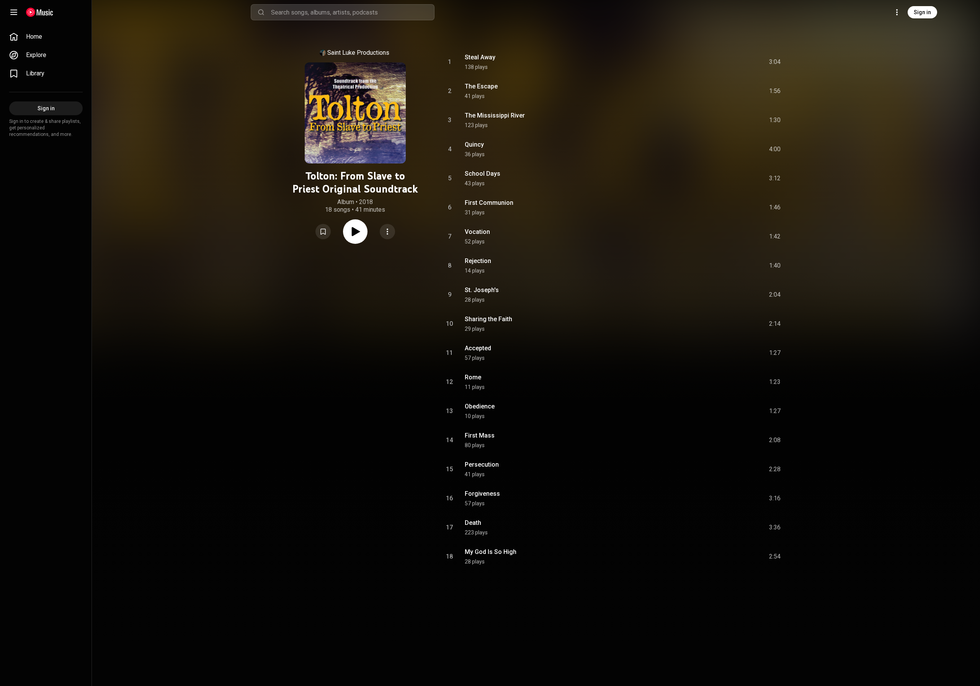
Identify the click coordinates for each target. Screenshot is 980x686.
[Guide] (13, 12)
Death (473, 522)
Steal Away (480, 57)
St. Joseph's (482, 290)
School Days (482, 173)
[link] (46, 37)
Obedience (480, 406)
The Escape (481, 86)
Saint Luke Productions (358, 52)
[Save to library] (323, 231)
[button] (323, 231)
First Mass (480, 435)
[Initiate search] (261, 12)
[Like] (717, 62)
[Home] (39, 12)
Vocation (477, 231)
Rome (473, 377)
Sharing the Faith (488, 319)
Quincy (474, 144)
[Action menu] (387, 231)
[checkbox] (775, 62)
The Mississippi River (495, 115)
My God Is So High (490, 551)
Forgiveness (482, 493)
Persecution (482, 464)
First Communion (489, 202)
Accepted (478, 348)
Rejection (478, 261)
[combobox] (352, 12)
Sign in (922, 12)
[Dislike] (731, 62)
